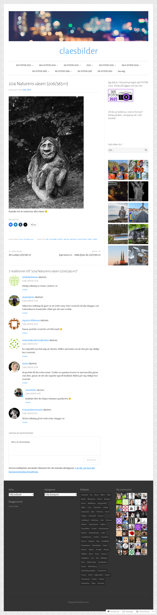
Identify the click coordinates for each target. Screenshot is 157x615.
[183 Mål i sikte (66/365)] (138, 256)
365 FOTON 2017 (84, 71)
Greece (101, 516)
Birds (83, 499)
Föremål (92, 516)
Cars (89, 507)
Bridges (107, 499)
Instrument (93, 524)
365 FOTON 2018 (62, 71)
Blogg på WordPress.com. (78, 602)
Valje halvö (98, 575)
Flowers (100, 512)
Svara (24, 290)
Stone (83, 566)
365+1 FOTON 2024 (47, 65)
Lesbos (96, 537)
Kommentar (91, 460)
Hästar (84, 524)
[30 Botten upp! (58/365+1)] (118, 234)
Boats (99, 499)
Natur (66, 239)
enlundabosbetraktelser (35, 340)
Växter (94, 579)
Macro (83, 541)
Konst (60, 239)
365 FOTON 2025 (23, 65)
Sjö (97, 558)
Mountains (85, 545)
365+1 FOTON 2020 (130, 65)
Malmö (91, 541)
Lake (103, 533)
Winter (102, 579)
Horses (109, 520)
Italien (102, 524)
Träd (90, 239)
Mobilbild (105, 541)
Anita (25, 363)
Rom (97, 554)
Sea (92, 558)
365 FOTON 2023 (71, 65)
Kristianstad (104, 529)
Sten (83, 562)
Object (91, 550)
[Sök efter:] (128, 150)
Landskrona (86, 537)
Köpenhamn (94, 533)
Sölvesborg (92, 566)
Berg (96, 495)
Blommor (91, 499)
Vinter (107, 575)
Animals (84, 495)
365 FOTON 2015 (105, 71)
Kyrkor (84, 533)
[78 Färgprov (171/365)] (138, 170)
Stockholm (102, 562)
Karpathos (85, 529)
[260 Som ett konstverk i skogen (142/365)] (138, 191)
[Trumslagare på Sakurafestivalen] (118, 170)
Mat (97, 541)
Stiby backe (91, 562)
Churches (97, 507)
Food (107, 512)
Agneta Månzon (31, 320)
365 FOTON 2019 (39, 71)
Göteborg (94, 520)
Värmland (85, 579)
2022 (88, 65)
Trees (95, 239)
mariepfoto (28, 297)
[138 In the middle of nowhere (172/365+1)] (138, 234)
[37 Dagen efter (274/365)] (138, 213)
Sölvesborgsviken (88, 571)
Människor (96, 545)
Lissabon (104, 537)
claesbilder (78, 51)
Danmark (85, 512)
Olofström (82, 239)
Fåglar (84, 516)
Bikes (103, 495)
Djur (92, 512)
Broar (83, 503)
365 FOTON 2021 (106, 65)
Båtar (83, 507)
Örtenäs (101, 583)
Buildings (92, 503)
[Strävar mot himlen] (118, 256)
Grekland (85, 520)
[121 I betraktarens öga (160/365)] (118, 213)
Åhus (93, 583)
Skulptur (104, 558)
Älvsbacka (85, 583)
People (99, 550)
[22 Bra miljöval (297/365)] (118, 191)
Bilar (109, 495)
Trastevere (102, 571)
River (91, 554)
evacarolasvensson (32, 409)
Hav (102, 520)
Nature (73, 239)
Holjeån (53, 239)
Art (47, 239)
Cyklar (105, 507)
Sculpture (85, 558)
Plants (106, 550)
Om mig (121, 71)
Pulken (84, 554)
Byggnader (102, 503)
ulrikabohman (30, 277)
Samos (104, 554)
